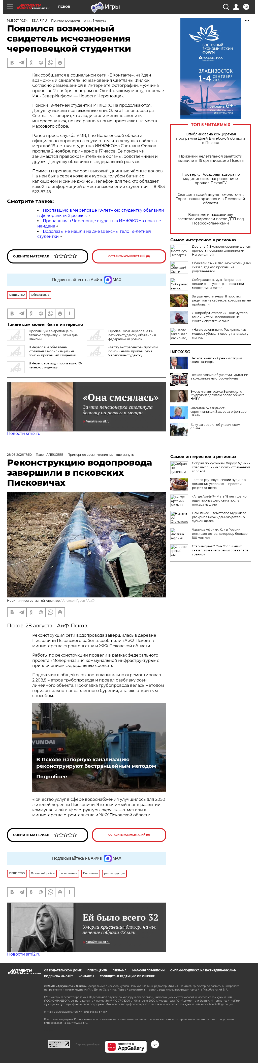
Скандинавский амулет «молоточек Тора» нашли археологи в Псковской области (210, 199)
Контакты (86, 976)
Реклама (119, 970)
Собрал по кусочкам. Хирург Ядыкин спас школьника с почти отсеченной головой (221, 467)
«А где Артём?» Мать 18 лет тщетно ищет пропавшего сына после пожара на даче (219, 500)
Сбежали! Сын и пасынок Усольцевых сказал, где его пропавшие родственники (221, 267)
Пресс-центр (97, 970)
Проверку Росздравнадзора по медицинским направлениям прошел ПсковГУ (211, 178)
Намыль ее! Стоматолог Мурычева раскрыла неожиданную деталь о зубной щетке (219, 517)
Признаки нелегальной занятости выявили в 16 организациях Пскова (211, 158)
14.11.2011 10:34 (17, 20)
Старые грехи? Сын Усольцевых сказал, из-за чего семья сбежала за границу (220, 550)
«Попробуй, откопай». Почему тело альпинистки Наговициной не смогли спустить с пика (220, 317)
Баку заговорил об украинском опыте (215, 426)
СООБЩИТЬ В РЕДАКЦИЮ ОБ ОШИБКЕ (127, 976)
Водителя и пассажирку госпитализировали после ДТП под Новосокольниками (211, 219)
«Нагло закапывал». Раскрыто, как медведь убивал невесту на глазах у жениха (220, 333)
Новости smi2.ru (24, 433)
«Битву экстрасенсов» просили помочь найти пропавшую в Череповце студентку (133, 351)
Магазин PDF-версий (148, 970)
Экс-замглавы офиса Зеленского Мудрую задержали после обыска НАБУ (217, 395)
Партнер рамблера (88, 1044)
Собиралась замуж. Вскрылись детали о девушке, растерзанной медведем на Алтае (218, 284)
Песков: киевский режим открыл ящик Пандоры (216, 360)
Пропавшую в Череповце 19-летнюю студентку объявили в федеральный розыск (132, 335)
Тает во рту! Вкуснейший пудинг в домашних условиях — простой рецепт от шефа (219, 484)
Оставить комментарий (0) (129, 256)
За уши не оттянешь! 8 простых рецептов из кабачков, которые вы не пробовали (221, 300)
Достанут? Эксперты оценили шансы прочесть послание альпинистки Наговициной (221, 250)
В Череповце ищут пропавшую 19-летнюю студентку (55, 365)
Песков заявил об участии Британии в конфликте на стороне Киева (219, 376)
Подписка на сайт (58, 976)
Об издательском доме (63, 970)
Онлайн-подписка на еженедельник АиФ (203, 970)
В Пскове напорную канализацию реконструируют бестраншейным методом (96, 762)
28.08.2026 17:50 (19, 455)
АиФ (90, 600)
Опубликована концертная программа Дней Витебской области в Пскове (210, 138)
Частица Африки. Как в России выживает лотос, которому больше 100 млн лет (219, 534)
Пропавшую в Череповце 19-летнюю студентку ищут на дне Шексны (53, 335)
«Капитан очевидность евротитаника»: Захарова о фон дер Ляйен (218, 411)
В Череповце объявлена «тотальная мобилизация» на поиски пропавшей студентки (52, 351)
